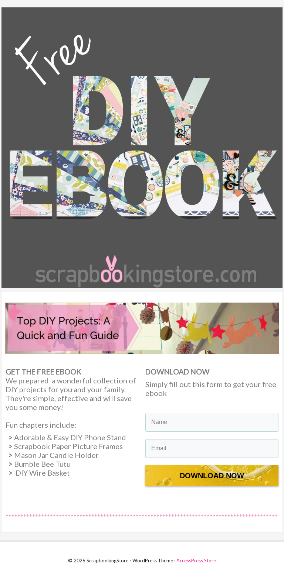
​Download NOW (212, 476)
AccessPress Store (196, 560)
